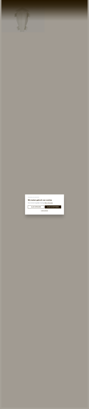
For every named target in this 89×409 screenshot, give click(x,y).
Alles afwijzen (36, 207)
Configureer (44, 210)
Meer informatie (49, 203)
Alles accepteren (53, 207)
